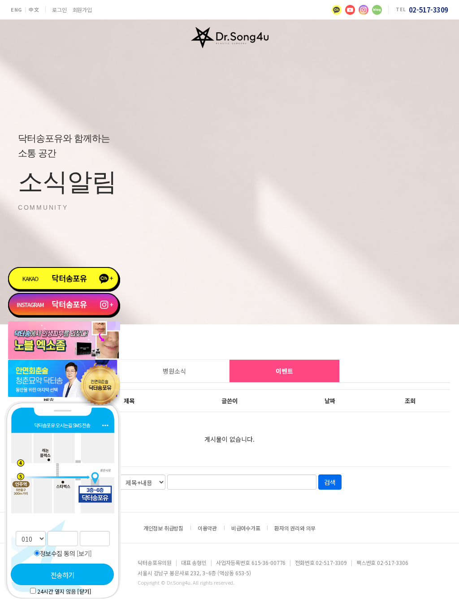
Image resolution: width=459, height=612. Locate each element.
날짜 (330, 401)
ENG (16, 9)
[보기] (84, 553)
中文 (34, 9)
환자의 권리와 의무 (295, 528)
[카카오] (337, 10)
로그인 (59, 9)
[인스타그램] (363, 10)
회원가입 (82, 9)
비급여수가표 (245, 528)
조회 (410, 401)
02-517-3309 (428, 9)
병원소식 (174, 370)
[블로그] (377, 10)
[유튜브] (350, 10)
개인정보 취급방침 (163, 528)
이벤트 (284, 370)
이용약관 (207, 528)
